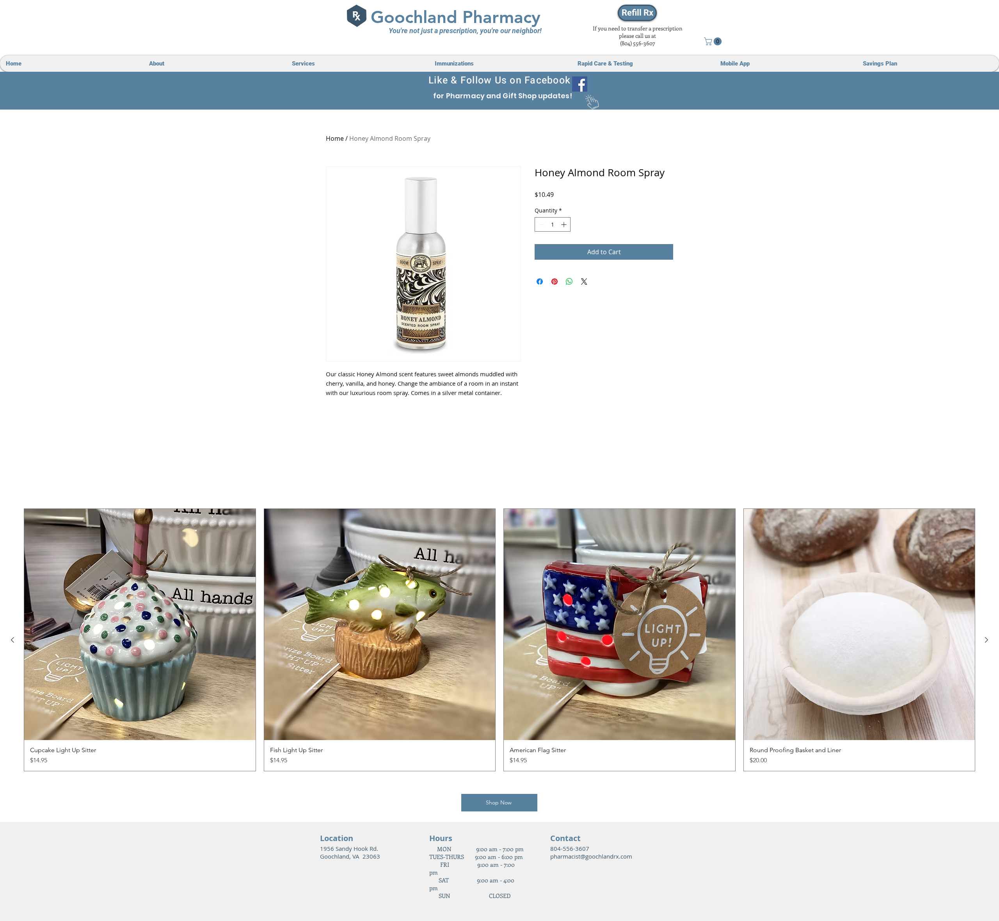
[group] (499, 640)
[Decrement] (541, 224)
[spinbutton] (553, 224)
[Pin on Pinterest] (554, 281)
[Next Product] (986, 640)
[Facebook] (579, 84)
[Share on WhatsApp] (569, 281)
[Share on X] (584, 281)
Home (335, 138)
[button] (713, 41)
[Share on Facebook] (539, 281)
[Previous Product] (12, 640)
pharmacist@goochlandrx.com (591, 856)
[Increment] (564, 224)
